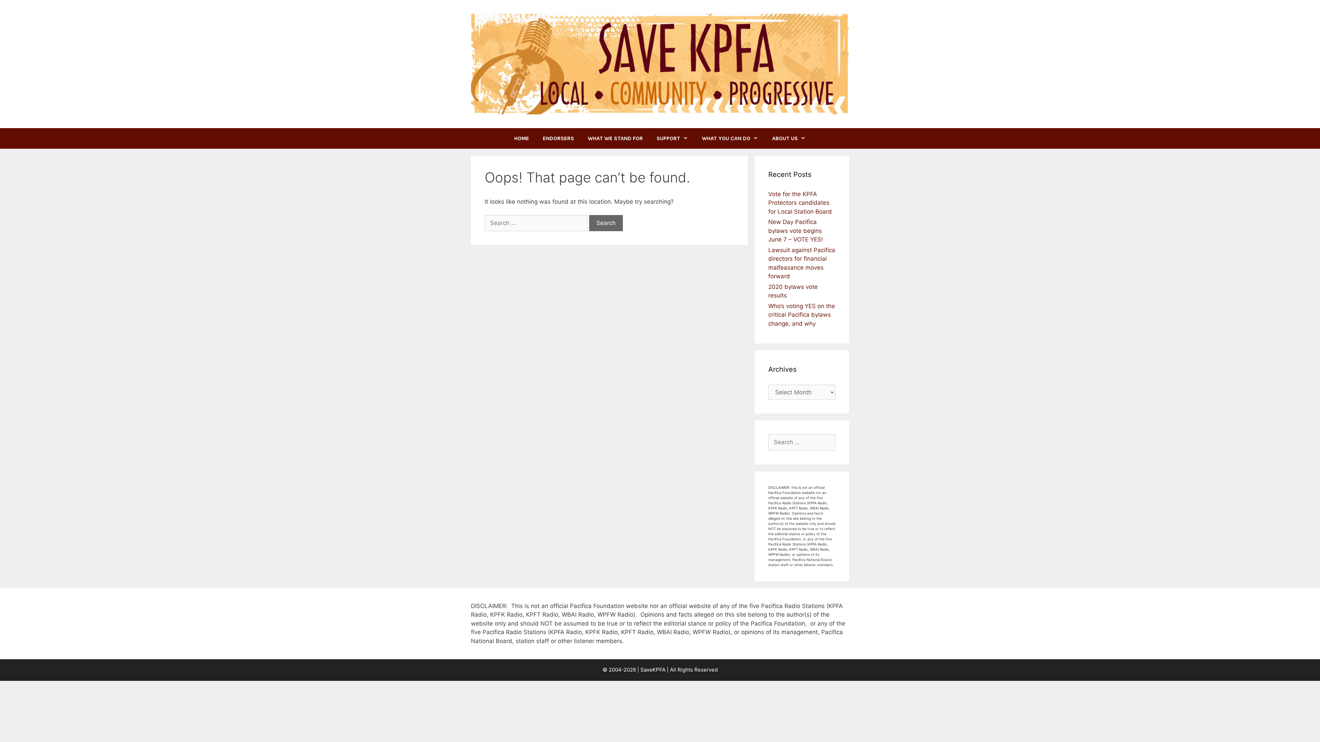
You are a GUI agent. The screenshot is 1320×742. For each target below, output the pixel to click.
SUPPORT (668, 138)
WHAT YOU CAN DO (726, 138)
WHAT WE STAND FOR (615, 138)
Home (521, 138)
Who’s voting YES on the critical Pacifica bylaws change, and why (801, 315)
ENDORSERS (558, 138)
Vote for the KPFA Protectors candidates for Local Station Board (800, 203)
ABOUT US (785, 138)
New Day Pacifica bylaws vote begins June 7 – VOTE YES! (795, 230)
